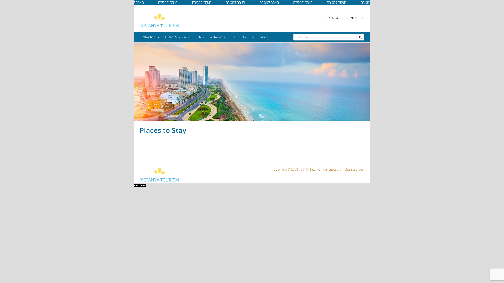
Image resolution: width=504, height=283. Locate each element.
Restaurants (217, 37)
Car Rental (238, 37)
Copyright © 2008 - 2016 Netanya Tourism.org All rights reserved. (318, 169)
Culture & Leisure (176, 37)
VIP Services (259, 37)
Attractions (150, 37)
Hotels (199, 37)
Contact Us (355, 18)
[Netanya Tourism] (159, 20)
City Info (332, 18)
